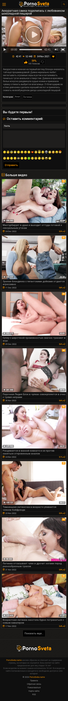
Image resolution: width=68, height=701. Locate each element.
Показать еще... (34, 633)
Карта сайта (34, 691)
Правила (34, 680)
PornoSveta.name (14, 660)
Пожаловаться (34, 687)
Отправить (11, 165)
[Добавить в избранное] (53, 56)
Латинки (27, 97)
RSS (34, 694)
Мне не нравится (42, 62)
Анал (17, 96)
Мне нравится (25, 62)
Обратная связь (34, 684)
